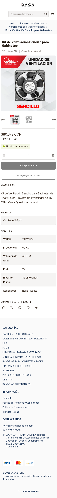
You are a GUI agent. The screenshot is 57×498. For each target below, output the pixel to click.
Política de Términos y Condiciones (21, 402)
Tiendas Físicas (11, 411)
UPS (5, 343)
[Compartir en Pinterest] (28, 308)
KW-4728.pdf (15, 220)
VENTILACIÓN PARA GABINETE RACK (22, 357)
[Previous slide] (3, 120)
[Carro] (53, 14)
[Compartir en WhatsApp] (20, 308)
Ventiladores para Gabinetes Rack (26, 27)
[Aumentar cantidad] (53, 156)
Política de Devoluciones (15, 407)
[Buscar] (46, 14)
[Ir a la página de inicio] (28, 5)
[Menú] (4, 14)
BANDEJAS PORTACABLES (17, 384)
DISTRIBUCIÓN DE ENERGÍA (17, 375)
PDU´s (6, 347)
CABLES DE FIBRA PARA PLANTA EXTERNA (25, 338)
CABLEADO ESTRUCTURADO (18, 334)
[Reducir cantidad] (4, 156)
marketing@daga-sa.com (19, 425)
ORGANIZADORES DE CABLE (17, 366)
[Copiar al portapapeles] (36, 308)
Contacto (7, 398)
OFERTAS (8, 379)
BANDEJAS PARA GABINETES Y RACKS (23, 361)
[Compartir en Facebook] (3, 308)
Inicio (12, 23)
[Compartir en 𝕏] (12, 308)
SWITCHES (8, 370)
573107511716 (13, 430)
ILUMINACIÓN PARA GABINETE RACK (22, 352)
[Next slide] (53, 120)
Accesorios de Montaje (32, 23)
